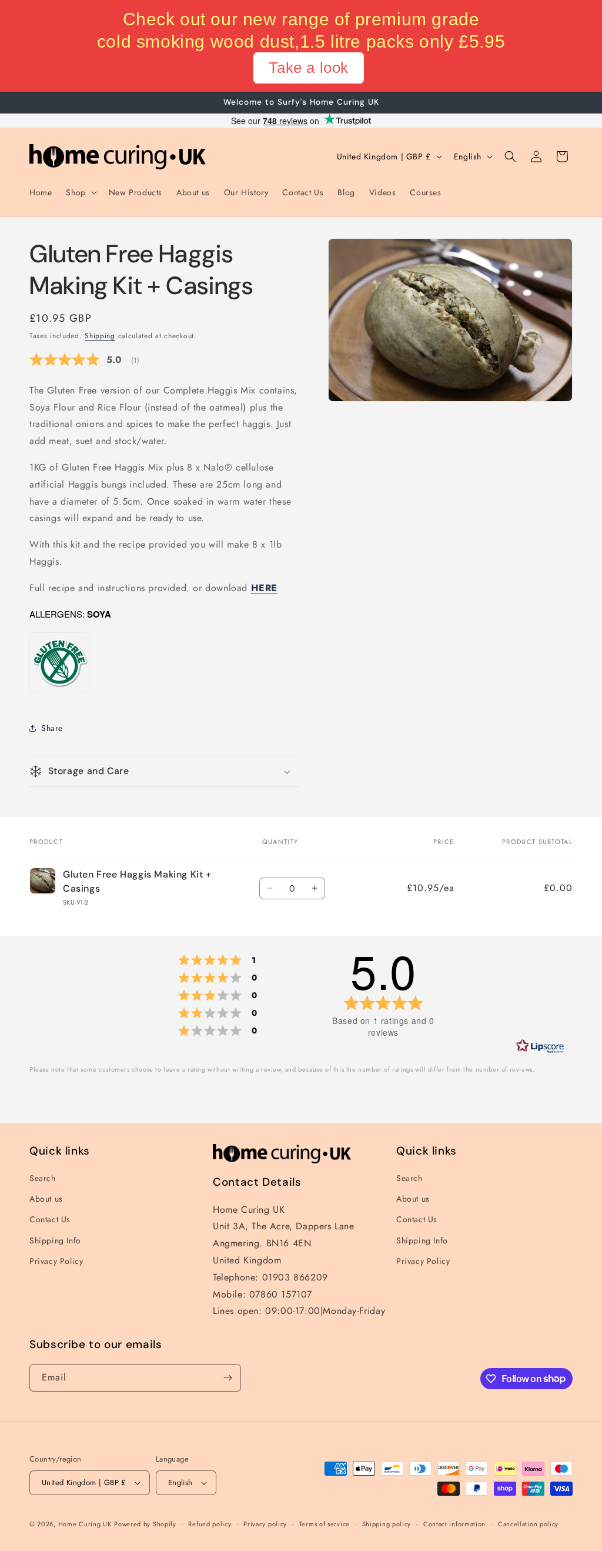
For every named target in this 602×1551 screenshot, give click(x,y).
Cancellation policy (528, 1524)
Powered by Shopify (145, 1524)
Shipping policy (387, 1524)
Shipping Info (55, 1240)
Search (42, 1178)
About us (46, 1199)
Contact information (454, 1524)
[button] (80, 192)
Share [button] (52, 728)
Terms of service (324, 1524)
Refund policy (209, 1524)
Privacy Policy (56, 1261)
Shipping (100, 336)
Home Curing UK (85, 1524)
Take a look (309, 67)
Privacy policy (265, 1524)
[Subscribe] (227, 1378)
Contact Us (50, 1219)
